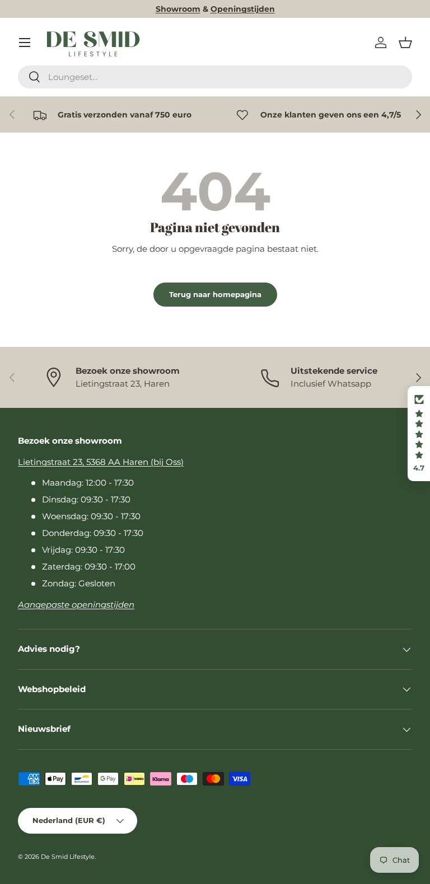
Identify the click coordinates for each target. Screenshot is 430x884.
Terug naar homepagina (215, 294)
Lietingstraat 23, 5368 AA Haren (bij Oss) (101, 462)
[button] (405, 42)
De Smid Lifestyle (68, 857)
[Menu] (24, 42)
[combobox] (215, 76)
